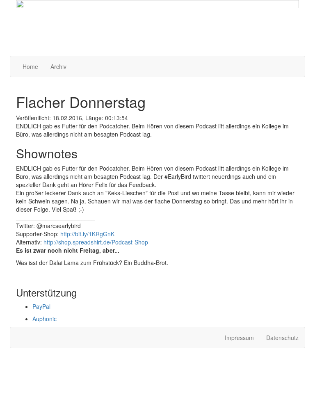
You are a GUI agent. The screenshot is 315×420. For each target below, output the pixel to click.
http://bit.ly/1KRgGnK (87, 234)
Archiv (58, 66)
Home (30, 66)
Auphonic (44, 319)
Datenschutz (282, 337)
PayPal (41, 306)
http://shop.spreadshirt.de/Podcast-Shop (95, 242)
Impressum (239, 337)
